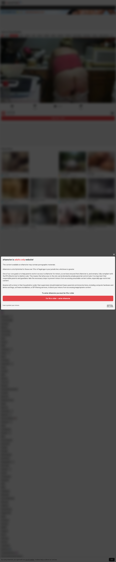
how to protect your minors (11, 305)
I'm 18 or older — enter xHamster (58, 298)
